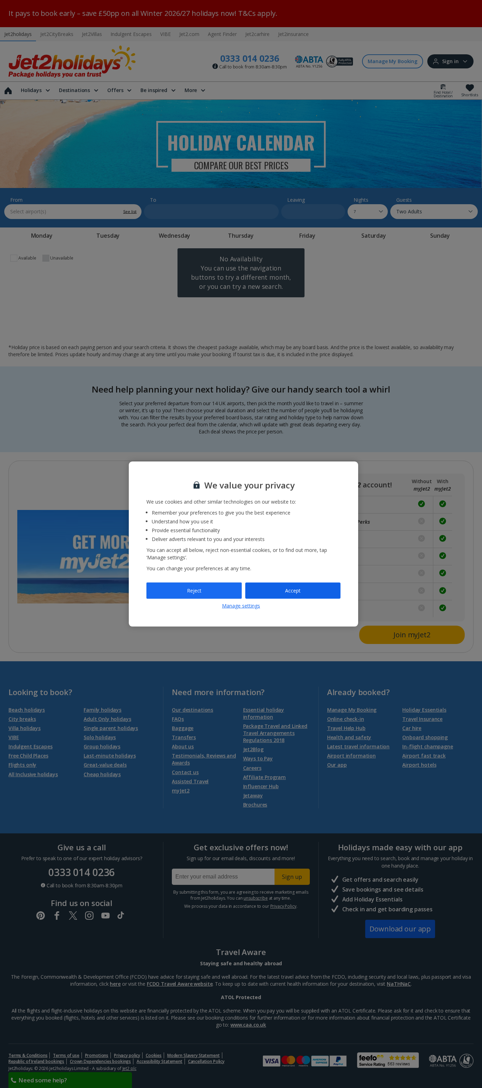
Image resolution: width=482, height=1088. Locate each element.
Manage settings (241, 605)
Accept (293, 590)
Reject (194, 590)
